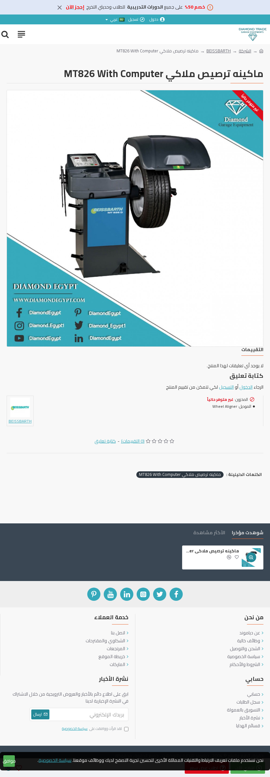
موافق (9, 761)
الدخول (246, 387)
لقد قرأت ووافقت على (92, 729)
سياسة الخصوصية (55, 760)
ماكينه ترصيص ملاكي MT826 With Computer (180, 474)
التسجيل (226, 387)
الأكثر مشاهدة (209, 533)
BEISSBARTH (218, 51)
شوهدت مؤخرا (247, 533)
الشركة (245, 51)
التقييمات (252, 350)
